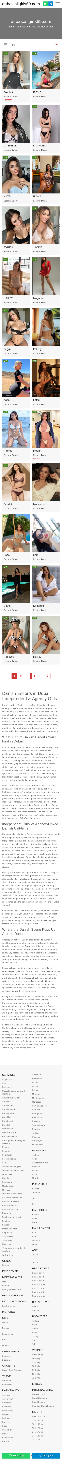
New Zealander (39, 1106)
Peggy (7, 349)
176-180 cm (38, 1436)
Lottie (36, 399)
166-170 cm (38, 1428)
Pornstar (6, 1328)
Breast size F (38, 1292)
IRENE (37, 92)
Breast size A (38, 1273)
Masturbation (8, 1186)
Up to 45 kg (37, 1354)
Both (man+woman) (11, 1289)
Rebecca (9, 656)
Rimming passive (10, 1209)
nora (35, 555)
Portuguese (37, 1113)
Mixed (35, 1178)
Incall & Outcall (9, 1306)
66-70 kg (36, 1374)
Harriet (8, 450)
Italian (35, 1086)
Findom (5, 1147)
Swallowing (7, 1240)
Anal (4, 1083)
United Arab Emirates (12, 1370)
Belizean (6, 1418)
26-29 (35, 1262)
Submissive (7, 1236)
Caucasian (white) (40, 1163)
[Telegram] (50, 3)
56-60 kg (36, 1366)
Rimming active (9, 1205)
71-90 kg (36, 1378)
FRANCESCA (41, 145)
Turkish (35, 1133)
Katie (7, 399)
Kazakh (35, 1090)
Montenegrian (38, 1098)
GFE (4, 1163)
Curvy (35, 1328)
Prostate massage (10, 1201)
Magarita (38, 298)
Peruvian (36, 1109)
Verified (5, 1345)
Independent (8, 1334)
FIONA (37, 196)
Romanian (37, 1117)
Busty (34, 1324)
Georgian (36, 1074)
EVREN (8, 247)
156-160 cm (38, 1420)
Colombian (7, 1430)
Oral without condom (12, 1194)
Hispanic (36, 1166)
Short (34, 1236)
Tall (33, 1344)
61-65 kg (36, 1370)
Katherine (39, 605)
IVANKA (8, 92)
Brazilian (6, 1422)
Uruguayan (37, 1140)
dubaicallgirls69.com (21, 4)
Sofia (7, 555)
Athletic (35, 1321)
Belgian (5, 1414)
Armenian (6, 1402)
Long (34, 1244)
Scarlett (8, 504)
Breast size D (38, 1284)
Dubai (5, 1322)
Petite (35, 1332)
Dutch (5, 1434)
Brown (35, 1218)
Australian (7, 1406)
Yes (34, 1198)
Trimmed (36, 1192)
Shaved (35, 1189)
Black (34, 1222)
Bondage (6, 1087)
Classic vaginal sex (11, 1098)
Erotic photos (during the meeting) (14, 1141)
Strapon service (9, 1229)
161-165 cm (38, 1424)
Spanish (36, 1129)
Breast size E (38, 1288)
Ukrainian (36, 1137)
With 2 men (7, 1255)
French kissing (9, 1159)
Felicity (37, 349)
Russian (36, 1121)
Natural (35, 1306)
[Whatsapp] (45, 3)
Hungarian (37, 1078)
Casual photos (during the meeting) (14, 1092)
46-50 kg (36, 1358)
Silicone (36, 1310)
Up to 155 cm (38, 1416)
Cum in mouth (8, 1109)
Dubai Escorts (38, 1394)
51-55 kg (36, 1362)
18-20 (35, 1255)
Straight (6, 1356)
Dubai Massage (39, 1398)
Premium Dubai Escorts (43, 1406)
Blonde (35, 1214)
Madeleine (39, 504)
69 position (7, 1079)
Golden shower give (11, 1166)
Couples (6, 1101)
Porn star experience (12, 1197)
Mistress (6, 1190)
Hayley (37, 656)
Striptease (7, 1232)
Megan (37, 450)
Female (5, 1265)
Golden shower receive (13, 1170)
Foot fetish (7, 1155)
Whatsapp (18, 1455)
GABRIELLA (11, 145)
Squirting (6, 1225)
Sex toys (6, 1221)
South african (38, 1125)
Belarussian (7, 1410)
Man (4, 1282)
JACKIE (38, 247)
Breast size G (38, 1296)
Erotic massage (9, 1136)
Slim (34, 1340)
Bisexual (6, 1360)
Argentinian (7, 1399)
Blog (34, 1204)
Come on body (9, 1113)
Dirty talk (6, 1125)
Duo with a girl (9, 1132)
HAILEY (8, 298)
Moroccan (37, 1102)
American (6, 1395)
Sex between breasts (12, 1217)
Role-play (6, 1213)
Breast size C (38, 1281)
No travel (6, 1380)
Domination (7, 1129)
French (5, 1441)
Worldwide (7, 1384)
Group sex (7, 1174)
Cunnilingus (7, 1117)
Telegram (48, 1455)
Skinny (35, 1336)
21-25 (35, 1258)
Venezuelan (37, 1144)
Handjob (6, 1178)
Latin (34, 1174)
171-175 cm (38, 1432)
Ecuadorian (7, 1437)
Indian (35, 1082)
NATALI (8, 196)
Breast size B (38, 1277)
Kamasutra (7, 1182)
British (5, 1426)
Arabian (36, 1155)
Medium (36, 1240)
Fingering (6, 1151)
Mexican (36, 1094)
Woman (5, 1285)
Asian (34, 1159)
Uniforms (6, 1244)
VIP (3, 1340)
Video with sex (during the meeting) (14, 1249)
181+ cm (36, 1439)
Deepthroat (7, 1121)
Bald (34, 1232)
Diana (7, 605)
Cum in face (8, 1105)
